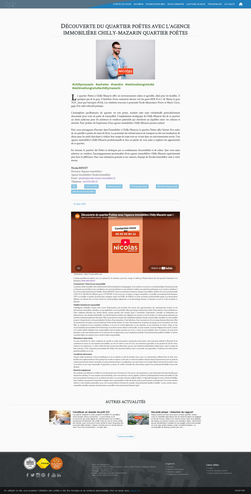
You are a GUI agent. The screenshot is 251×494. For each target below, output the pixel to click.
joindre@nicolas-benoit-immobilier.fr (97, 178)
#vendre (117, 84)
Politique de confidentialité (177, 474)
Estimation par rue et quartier (83, 191)
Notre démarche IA (88, 280)
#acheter (102, 84)
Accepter (240, 490)
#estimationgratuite (139, 84)
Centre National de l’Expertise (220, 473)
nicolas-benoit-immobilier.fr (107, 475)
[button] (125, 59)
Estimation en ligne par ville (167, 186)
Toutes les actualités (125, 436)
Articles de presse (114, 186)
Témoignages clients (139, 186)
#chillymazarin (82, 84)
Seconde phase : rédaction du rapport (172, 412)
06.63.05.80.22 (90, 181)
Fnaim (210, 468)
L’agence (170, 463)
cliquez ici (135, 490)
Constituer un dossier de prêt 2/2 (91, 412)
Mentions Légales (174, 472)
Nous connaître (91, 186)
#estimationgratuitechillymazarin (96, 88)
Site (74, 186)
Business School (217, 470)
